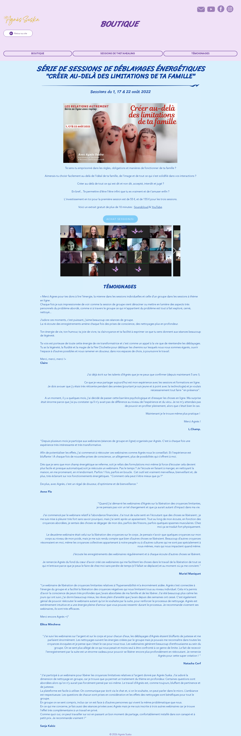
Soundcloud (141, 207)
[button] (118, 53)
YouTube (157, 207)
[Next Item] (175, 251)
